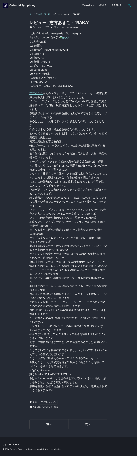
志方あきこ (36, 93)
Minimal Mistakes (53, 449)
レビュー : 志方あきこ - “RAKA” (59, 22)
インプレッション (48, 402)
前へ (49, 424)
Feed (17, 444)
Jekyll (41, 449)
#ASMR (116, 5)
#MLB (102, 5)
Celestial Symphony (22, 5)
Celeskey (88, 5)
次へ (88, 424)
